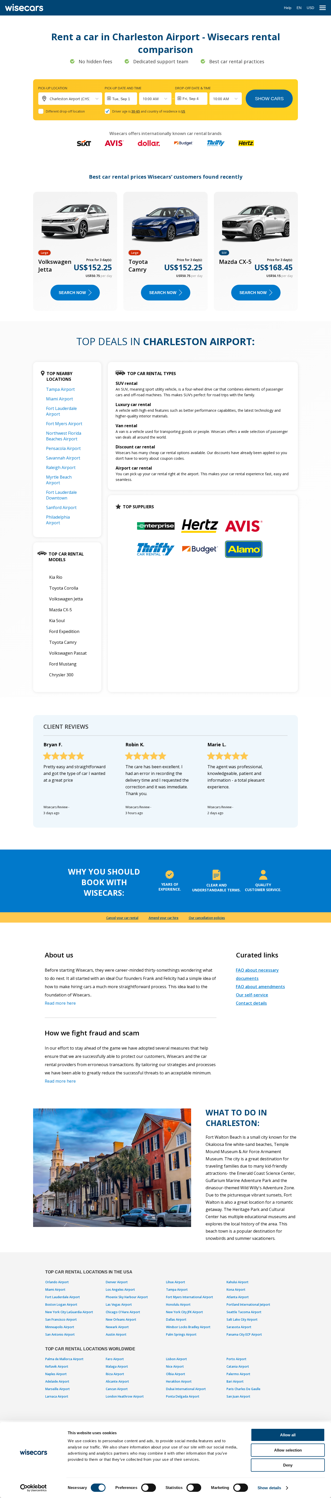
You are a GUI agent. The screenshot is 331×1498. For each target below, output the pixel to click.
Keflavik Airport (56, 1366)
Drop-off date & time (193, 88)
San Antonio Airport (60, 1334)
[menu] (322, 8)
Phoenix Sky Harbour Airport (127, 1297)
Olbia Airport (175, 1374)
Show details (269, 1488)
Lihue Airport (175, 1282)
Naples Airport (56, 1374)
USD (310, 8)
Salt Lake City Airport (242, 1319)
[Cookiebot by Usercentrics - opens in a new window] (33, 1488)
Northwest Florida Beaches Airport (63, 436)
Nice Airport (175, 1366)
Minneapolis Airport (59, 1327)
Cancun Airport (117, 1389)
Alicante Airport (117, 1381)
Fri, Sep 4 (191, 99)
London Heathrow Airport (125, 1396)
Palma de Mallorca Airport (64, 1359)
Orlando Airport (57, 1282)
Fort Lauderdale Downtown (61, 495)
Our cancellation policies (207, 918)
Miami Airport (59, 399)
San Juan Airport (238, 1396)
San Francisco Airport (61, 1319)
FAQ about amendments (260, 986)
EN (299, 8)
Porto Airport (236, 1359)
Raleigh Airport (61, 467)
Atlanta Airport (238, 1297)
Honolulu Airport (178, 1304)
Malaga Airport (117, 1366)
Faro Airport (115, 1359)
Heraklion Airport (179, 1381)
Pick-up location (52, 88)
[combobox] (143, 98)
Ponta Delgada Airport (182, 1396)
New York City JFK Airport (184, 1312)
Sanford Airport (61, 507)
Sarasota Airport (239, 1327)
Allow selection (288, 1450)
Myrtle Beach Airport (59, 480)
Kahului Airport (238, 1282)
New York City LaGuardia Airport (69, 1312)
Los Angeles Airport (120, 1289)
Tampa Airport (60, 389)
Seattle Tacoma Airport (244, 1312)
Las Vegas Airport (119, 1304)
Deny (287, 1465)
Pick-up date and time (123, 88)
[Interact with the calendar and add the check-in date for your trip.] (121, 98)
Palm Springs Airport (181, 1334)
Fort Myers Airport (64, 423)
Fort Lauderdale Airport (62, 1297)
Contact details (251, 1003)
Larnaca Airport (56, 1396)
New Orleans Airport (121, 1319)
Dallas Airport (176, 1319)
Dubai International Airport (186, 1389)
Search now (72, 292)
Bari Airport (235, 1381)
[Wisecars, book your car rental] (24, 8)
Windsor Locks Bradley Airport (188, 1327)
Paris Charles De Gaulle (243, 1389)
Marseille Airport (57, 1389)
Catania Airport (238, 1366)
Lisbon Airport (176, 1359)
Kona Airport (236, 1289)
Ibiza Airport (115, 1374)
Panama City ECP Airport (244, 1334)
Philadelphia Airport (58, 520)
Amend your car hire (163, 918)
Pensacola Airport (63, 448)
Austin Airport (116, 1334)
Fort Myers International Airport (189, 1297)
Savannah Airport (63, 458)
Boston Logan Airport (61, 1304)
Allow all (288, 1435)
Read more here (60, 1003)
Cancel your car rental (122, 918)
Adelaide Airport (57, 1381)
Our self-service (252, 995)
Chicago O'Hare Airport (123, 1312)
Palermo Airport (238, 1374)
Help (287, 8)
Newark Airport (117, 1327)
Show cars (269, 98)
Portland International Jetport (248, 1304)
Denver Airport (117, 1282)
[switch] (148, 1488)
